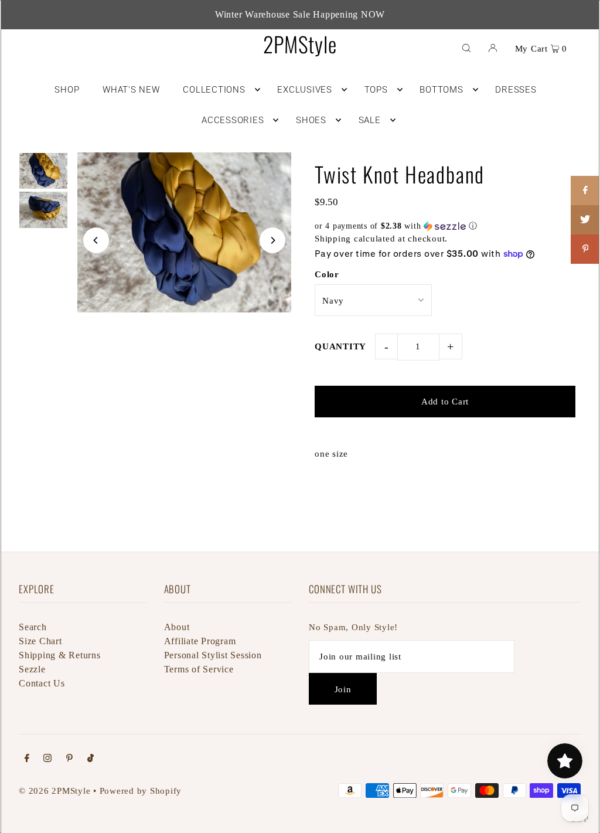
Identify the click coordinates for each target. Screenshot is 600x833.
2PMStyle (299, 43)
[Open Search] (466, 47)
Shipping (333, 238)
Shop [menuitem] (66, 89)
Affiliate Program (200, 641)
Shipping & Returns (60, 655)
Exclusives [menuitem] (304, 89)
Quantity (340, 346)
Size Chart (40, 641)
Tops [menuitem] (376, 89)
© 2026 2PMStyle (54, 790)
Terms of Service (199, 669)
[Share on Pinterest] (585, 249)
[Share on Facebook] (585, 190)
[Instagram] (47, 759)
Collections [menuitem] (214, 89)
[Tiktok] (90, 759)
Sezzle (32, 669)
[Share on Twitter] (585, 219)
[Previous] (96, 240)
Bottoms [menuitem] (441, 89)
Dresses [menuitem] (515, 89)
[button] (445, 226)
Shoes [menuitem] (311, 120)
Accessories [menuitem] (233, 120)
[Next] (272, 240)
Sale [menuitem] (370, 120)
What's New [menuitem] (131, 89)
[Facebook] (27, 759)
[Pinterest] (69, 759)
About (177, 627)
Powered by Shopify (141, 790)
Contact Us (42, 683)
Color (327, 274)
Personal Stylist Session (213, 655)
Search (33, 627)
